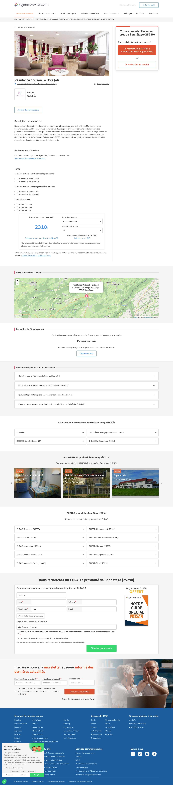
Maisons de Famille (112, 720)
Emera (107, 724)
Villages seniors (82, 767)
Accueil (17, 19)
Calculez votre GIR (82, 238)
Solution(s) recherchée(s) (25, 679)
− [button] (17, 283)
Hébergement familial (133, 13)
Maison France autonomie (85, 753)
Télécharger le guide (101, 648)
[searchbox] (27, 682)
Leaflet (135, 317)
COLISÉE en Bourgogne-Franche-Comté (106, 432)
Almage (108, 731)
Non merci (9, 775)
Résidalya (109, 734)
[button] (4, 781)
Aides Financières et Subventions (36, 255)
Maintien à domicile (89, 13)
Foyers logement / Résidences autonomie (91, 771)
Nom (20, 602)
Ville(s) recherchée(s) (51, 679)
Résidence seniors (46, 13)
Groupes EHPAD (99, 716)
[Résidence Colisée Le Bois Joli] (86, 296)
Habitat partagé (67, 13)
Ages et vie (120, 475)
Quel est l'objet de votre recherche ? (134, 42)
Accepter (37, 775)
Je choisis (23, 775)
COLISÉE (31, 96)
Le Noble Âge (96, 731)
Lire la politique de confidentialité (13, 768)
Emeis (93, 720)
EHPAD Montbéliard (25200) (29, 546)
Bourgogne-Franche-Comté (54, 19)
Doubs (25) (69, 19)
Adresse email (75, 678)
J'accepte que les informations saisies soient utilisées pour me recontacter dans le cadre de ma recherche (39, 691)
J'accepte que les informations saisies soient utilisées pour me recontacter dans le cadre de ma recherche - (67, 631)
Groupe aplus (96, 738)
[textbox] (35, 609)
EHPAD (39, 19)
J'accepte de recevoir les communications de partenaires (44, 638)
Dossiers (153, 13)
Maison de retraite (24, 13)
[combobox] (35, 609)
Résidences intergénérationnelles (88, 774)
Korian (93, 724)
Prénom (72, 602)
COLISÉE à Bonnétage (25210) (102, 441)
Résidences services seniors (86, 764)
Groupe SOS (110, 727)
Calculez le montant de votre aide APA (41, 238)
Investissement (110, 13)
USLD (78, 760)
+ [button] (17, 280)
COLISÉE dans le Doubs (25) (29, 441)
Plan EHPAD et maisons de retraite (50, 753)
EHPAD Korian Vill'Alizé (29, 475)
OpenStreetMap (148, 317)
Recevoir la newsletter (79, 692)
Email (70, 609)
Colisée (93, 727)
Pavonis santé (96, 734)
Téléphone (23, 609)
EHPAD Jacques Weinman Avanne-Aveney (84, 477)
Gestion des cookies (21, 782)
